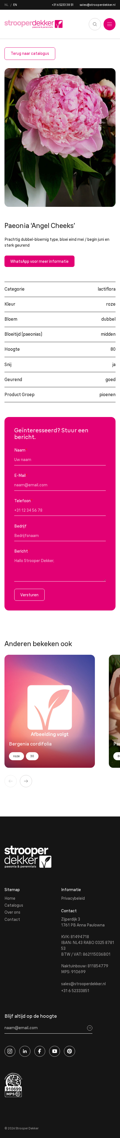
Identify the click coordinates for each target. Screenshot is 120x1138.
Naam (20, 450)
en (15, 5)
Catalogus (13, 905)
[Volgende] (26, 781)
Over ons (12, 912)
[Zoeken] (95, 24)
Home (9, 898)
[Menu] (110, 24)
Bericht (22, 551)
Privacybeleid (73, 898)
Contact (12, 919)
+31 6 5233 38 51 (62, 5)
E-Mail (21, 475)
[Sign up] (89, 1028)
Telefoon (23, 500)
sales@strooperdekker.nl (98, 5)
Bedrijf (20, 526)
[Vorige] (10, 781)
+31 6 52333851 (75, 990)
